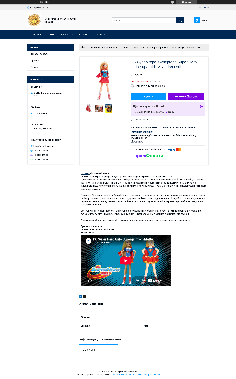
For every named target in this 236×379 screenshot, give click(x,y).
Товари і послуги (58, 34)
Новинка (85, 173)
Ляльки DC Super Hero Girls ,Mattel (108, 47)
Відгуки (34, 67)
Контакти (99, 34)
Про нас (83, 34)
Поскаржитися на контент (123, 375)
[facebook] (80, 297)
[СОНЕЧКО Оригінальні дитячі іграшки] (34, 26)
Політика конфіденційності (148, 375)
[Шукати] (180, 20)
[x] (84, 297)
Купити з (180, 96)
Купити (148, 96)
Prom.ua (133, 372)
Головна (35, 34)
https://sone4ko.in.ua (43, 146)
